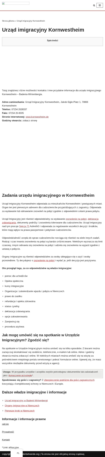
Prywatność (8, 432)
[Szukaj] (94, 5)
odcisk (5, 424)
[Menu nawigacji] (100, 5)
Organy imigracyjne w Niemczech (22, 405)
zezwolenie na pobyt (76, 219)
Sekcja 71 (24, 226)
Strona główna (8, 21)
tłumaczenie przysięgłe (20, 375)
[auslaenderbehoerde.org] (15, 5)
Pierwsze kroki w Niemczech (19, 410)
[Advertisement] (52, 67)
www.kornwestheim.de (37, 117)
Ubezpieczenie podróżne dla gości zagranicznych (69, 380)
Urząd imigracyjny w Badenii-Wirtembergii (26, 400)
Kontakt (6, 439)
